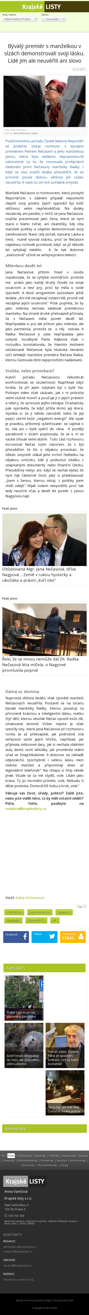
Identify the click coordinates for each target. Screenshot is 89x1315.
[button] (20, 19)
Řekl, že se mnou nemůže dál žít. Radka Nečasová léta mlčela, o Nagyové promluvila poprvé (40, 664)
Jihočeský (40, 1155)
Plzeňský (54, 1155)
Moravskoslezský (47, 1165)
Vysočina (62, 1160)
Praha (11, 1155)
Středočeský (25, 1155)
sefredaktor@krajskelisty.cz (20, 1247)
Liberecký (8, 1160)
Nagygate (13, 920)
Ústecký (83, 1155)
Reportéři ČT (36, 920)
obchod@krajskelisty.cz (17, 1265)
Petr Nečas (14, 912)
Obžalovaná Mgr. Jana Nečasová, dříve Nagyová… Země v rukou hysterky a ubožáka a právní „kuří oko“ (39, 574)
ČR (3, 1155)
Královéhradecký (27, 1160)
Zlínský (64, 1165)
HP (55, 920)
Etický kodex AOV (63, 1300)
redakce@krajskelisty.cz (25, 808)
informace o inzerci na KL (18, 1279)
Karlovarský (69, 1155)
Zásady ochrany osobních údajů (33, 1300)
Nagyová (64, 912)
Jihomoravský (78, 1160)
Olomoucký (27, 1165)
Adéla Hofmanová (30, 897)
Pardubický (47, 1160)
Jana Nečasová (40, 912)
